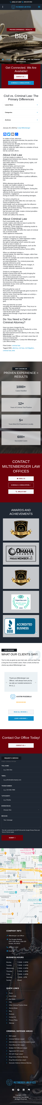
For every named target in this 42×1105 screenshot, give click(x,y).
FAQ (10, 1002)
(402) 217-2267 (16, 2)
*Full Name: (5, 765)
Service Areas (13, 1008)
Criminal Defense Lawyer (17, 1039)
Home (11, 993)
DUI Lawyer (12, 1036)
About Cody (12, 996)
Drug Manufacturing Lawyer (17, 1060)
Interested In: (6, 806)
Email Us (22, 478)
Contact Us (20, 76)
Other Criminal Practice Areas (18, 1005)
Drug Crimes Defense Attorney (18, 1057)
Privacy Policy (33, 830)
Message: (4, 816)
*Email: (3, 776)
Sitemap (11, 1023)
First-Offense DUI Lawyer (17, 1045)
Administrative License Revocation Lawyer (22, 1042)
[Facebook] (13, 1089)
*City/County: (5, 796)
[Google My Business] (29, 1089)
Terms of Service (6, 832)
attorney (15, 348)
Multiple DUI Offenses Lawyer (18, 1048)
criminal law (16, 345)
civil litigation (29, 348)
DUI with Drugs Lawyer (16, 1054)
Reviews (11, 1014)
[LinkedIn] (23, 1089)
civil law (21, 348)
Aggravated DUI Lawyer (16, 1051)
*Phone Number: (6, 786)
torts (13, 350)
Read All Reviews (20, 712)
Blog (8, 59)
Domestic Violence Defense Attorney (20, 1063)
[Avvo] (18, 1089)
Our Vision (12, 999)
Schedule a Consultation (20, 485)
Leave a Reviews (20, 718)
